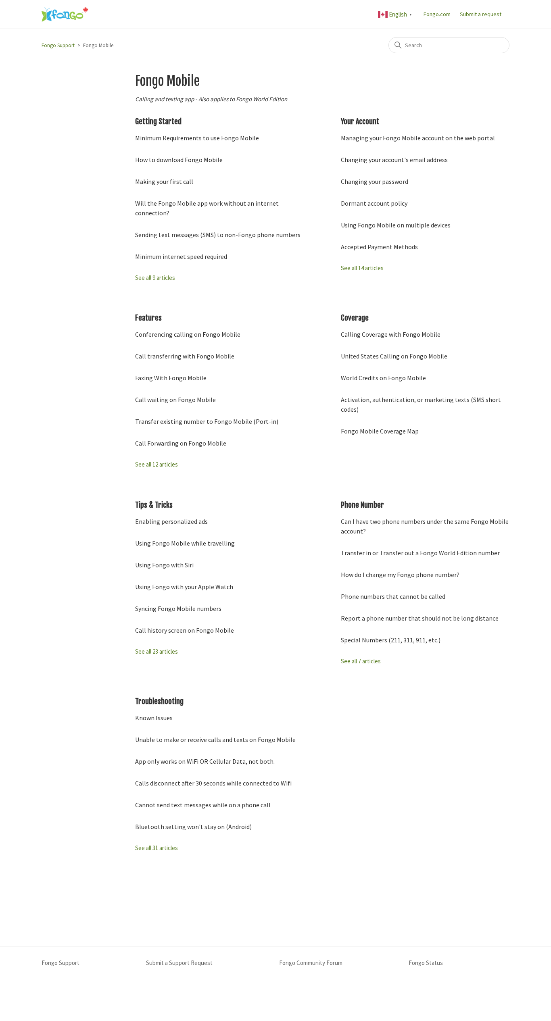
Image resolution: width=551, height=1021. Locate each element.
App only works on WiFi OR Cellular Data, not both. (205, 761)
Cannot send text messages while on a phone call (203, 805)
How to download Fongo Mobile (179, 160)
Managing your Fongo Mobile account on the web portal (418, 138)
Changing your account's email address (394, 160)
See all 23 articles (156, 651)
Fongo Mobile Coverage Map (380, 431)
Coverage (355, 317)
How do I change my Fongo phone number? (400, 575)
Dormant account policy (374, 203)
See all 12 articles (156, 464)
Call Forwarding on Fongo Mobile (180, 443)
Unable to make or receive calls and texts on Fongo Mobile (215, 740)
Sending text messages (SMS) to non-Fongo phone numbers (218, 235)
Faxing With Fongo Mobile (171, 378)
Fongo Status (426, 963)
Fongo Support (58, 45)
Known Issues (154, 718)
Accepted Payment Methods (379, 247)
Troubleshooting (159, 701)
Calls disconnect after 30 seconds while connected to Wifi (213, 783)
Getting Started (158, 121)
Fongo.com (437, 14)
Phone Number (362, 504)
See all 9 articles (155, 277)
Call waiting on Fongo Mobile (175, 400)
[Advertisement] (275, 901)
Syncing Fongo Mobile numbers (178, 608)
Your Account (360, 121)
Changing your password (374, 181)
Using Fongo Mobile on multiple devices (396, 225)
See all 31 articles (156, 848)
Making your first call (164, 181)
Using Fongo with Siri (164, 565)
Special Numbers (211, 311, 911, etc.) (390, 640)
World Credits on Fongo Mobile (383, 378)
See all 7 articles (361, 661)
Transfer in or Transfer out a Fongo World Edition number (420, 553)
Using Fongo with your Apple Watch (184, 587)
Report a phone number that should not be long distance (420, 618)
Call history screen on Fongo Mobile (184, 630)
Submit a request (480, 14)
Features (148, 317)
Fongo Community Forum (310, 963)
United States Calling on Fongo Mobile (394, 356)
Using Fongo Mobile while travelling (185, 543)
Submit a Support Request (179, 963)
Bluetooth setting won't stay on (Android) (193, 827)
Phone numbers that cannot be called (393, 596)
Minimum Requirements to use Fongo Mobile (197, 138)
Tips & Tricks (154, 504)
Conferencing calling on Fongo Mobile (187, 334)
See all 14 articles (362, 268)
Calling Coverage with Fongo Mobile (390, 334)
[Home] (65, 14)
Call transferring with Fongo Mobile (184, 356)
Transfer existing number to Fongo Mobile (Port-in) (206, 421)
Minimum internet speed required (181, 256)
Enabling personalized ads (171, 521)
